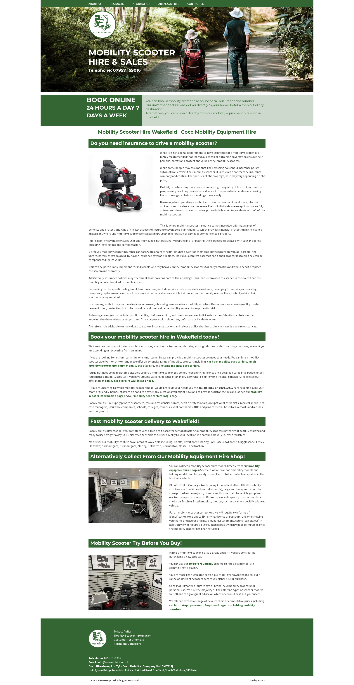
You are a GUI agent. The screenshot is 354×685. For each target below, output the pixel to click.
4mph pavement (193, 605)
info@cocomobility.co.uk (113, 662)
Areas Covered (168, 4)
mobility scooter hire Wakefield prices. (128, 381)
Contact (195, 4)
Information (141, 4)
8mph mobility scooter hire (136, 365)
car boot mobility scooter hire (227, 361)
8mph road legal (216, 605)
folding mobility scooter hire (180, 365)
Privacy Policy (122, 631)
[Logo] (102, 37)
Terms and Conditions (128, 643)
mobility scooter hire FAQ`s (152, 396)
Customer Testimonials (129, 639)
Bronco (262, 680)
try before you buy (201, 563)
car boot (175, 605)
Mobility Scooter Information (132, 635)
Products (117, 4)
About (95, 4)
